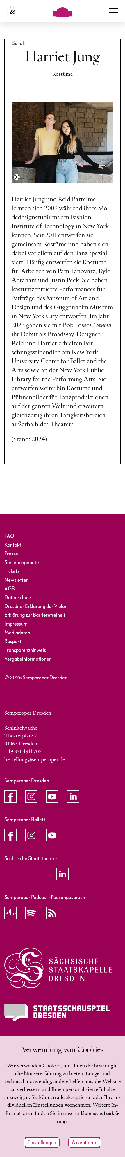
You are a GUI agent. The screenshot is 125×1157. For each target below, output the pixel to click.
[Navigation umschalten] (113, 11)
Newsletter (16, 580)
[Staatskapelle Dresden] (58, 968)
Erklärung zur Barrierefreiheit (34, 615)
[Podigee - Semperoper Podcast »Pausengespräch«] (10, 913)
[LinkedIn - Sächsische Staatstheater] (62, 874)
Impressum (16, 624)
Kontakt (12, 545)
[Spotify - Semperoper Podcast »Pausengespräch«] (31, 913)
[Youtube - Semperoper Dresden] (52, 796)
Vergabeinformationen (28, 659)
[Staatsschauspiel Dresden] (57, 1012)
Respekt (13, 641)
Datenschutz (17, 597)
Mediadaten (17, 632)
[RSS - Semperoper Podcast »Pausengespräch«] (52, 913)
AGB (9, 589)
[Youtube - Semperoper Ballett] (52, 835)
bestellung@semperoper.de (34, 759)
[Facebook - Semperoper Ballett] (10, 835)
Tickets (11, 571)
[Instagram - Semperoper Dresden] (31, 796)
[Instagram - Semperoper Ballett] (31, 835)
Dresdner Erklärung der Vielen (35, 606)
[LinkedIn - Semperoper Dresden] (73, 796)
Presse (11, 554)
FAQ (9, 536)
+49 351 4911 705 (23, 751)
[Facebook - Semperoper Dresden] (10, 796)
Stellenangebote (21, 562)
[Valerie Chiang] (17, 177)
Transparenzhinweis (25, 650)
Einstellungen (42, 1142)
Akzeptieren (84, 1142)
